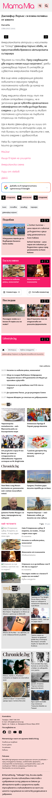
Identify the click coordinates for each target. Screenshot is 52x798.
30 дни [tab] (47, 524)
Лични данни (7, 745)
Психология (26, 546)
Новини (5, 750)
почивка (13, 207)
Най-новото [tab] (45, 366)
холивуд (24, 207)
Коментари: (13, 292)
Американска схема (12, 164)
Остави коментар (40, 292)
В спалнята (26, 536)
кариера (34, 207)
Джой (4, 178)
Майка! (5, 151)
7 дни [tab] (41, 524)
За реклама (6, 747)
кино (4, 207)
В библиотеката (28, 555)
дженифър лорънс (9, 212)
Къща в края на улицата (16, 158)
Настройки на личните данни (13, 768)
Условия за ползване (9, 742)
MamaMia (5, 25)
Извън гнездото (28, 579)
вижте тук (32, 766)
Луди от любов (10, 171)
